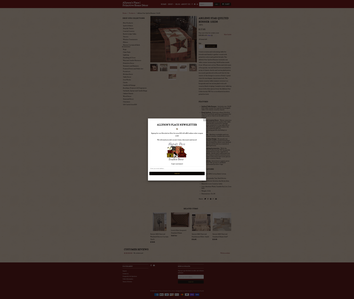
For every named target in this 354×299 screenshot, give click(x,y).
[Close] (204, 119)
